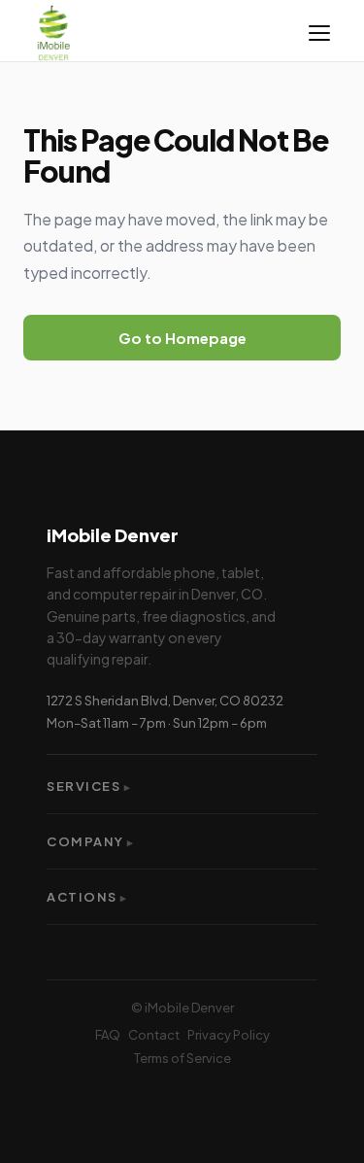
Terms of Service (182, 1058)
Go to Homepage (182, 337)
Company (91, 841)
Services (89, 786)
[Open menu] (319, 33)
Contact (154, 1035)
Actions (87, 897)
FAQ (107, 1035)
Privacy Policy (228, 1035)
